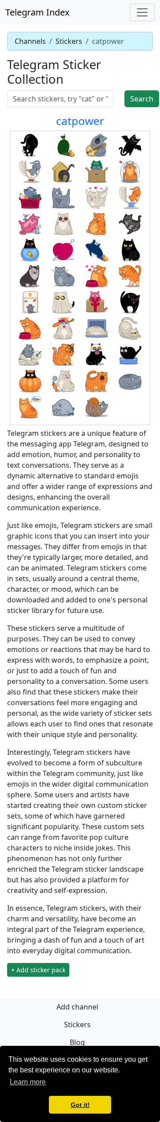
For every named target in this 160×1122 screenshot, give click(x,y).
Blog (77, 1042)
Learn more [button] (28, 1082)
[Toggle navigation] (142, 12)
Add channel (77, 1007)
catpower (80, 120)
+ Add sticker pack (38, 970)
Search (141, 99)
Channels (30, 41)
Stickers (69, 41)
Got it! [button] (80, 1104)
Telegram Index (37, 12)
